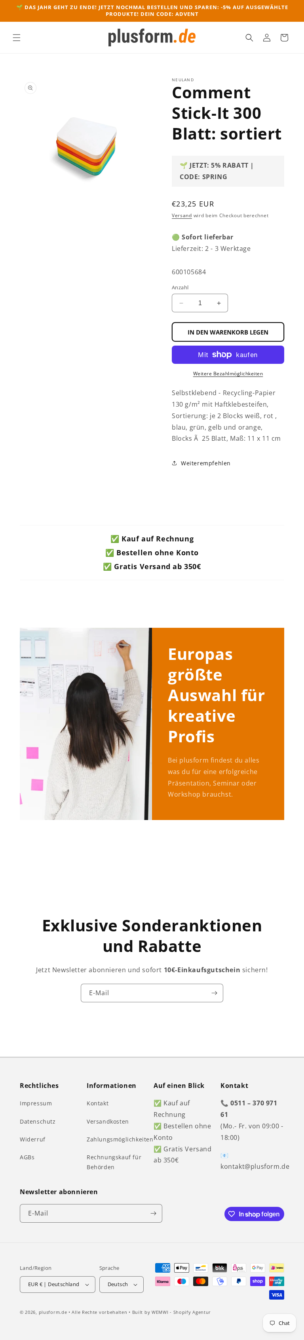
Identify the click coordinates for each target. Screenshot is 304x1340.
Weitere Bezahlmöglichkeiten (228, 373)
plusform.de (53, 1312)
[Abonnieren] (214, 993)
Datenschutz (38, 1121)
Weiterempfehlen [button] (206, 463)
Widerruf (33, 1139)
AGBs (27, 1157)
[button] (16, 37)
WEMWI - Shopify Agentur (181, 1312)
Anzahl (180, 287)
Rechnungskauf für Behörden (114, 1162)
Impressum (36, 1103)
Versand (182, 215)
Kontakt (97, 1103)
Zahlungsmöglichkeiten (120, 1139)
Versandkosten (108, 1121)
